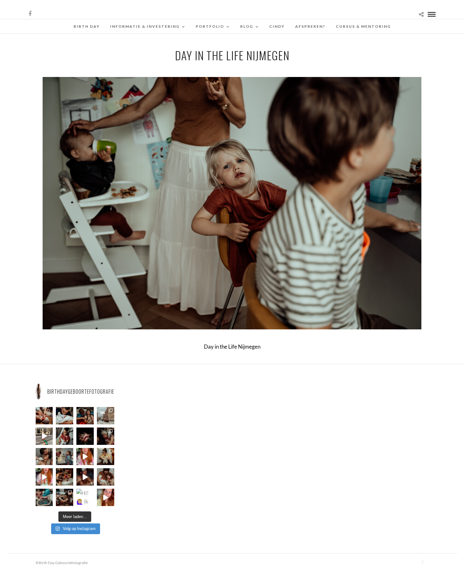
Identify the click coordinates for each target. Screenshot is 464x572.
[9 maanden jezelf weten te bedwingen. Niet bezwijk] (64, 497)
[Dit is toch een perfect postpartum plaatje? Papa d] (44, 415)
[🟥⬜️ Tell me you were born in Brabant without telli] (64, 456)
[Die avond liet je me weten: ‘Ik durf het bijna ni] (85, 415)
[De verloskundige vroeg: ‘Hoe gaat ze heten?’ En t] (44, 477)
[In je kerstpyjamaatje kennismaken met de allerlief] (105, 436)
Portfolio (210, 26)
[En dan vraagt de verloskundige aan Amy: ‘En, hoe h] (105, 497)
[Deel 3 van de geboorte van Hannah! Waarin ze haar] (85, 456)
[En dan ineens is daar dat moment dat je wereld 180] (64, 415)
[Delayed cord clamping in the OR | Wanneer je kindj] (85, 436)
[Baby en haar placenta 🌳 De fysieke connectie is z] (44, 497)
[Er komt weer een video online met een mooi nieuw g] (105, 477)
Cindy (277, 26)
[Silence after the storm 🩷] (44, 456)
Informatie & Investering (145, 26)
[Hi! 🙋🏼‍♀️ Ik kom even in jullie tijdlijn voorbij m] (85, 497)
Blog (246, 26)
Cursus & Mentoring (363, 26)
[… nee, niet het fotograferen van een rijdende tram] (44, 436)
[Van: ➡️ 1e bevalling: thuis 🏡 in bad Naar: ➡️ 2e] (85, 477)
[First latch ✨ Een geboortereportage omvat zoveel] (64, 436)
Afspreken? (310, 26)
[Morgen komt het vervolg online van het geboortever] (64, 477)
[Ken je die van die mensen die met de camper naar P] (105, 415)
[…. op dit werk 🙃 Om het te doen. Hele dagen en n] (105, 456)
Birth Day (87, 26)
